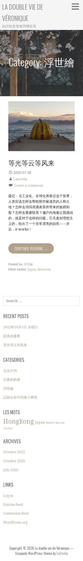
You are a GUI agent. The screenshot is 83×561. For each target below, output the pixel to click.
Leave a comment (28, 185)
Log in (8, 496)
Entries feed (13, 505)
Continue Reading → (31, 248)
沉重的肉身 (11, 380)
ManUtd (50, 422)
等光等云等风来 (31, 162)
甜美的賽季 (11, 336)
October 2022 (14, 452)
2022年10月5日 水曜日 (20, 327)
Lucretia (20, 179)
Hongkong (18, 421)
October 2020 (14, 461)
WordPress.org (15, 522)
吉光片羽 (10, 371)
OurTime (8, 428)
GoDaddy (62, 553)
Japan (32, 269)
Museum (44, 269)
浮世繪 (28, 264)
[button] (77, 6)
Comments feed (16, 513)
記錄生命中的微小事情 (20, 397)
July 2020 (10, 470)
